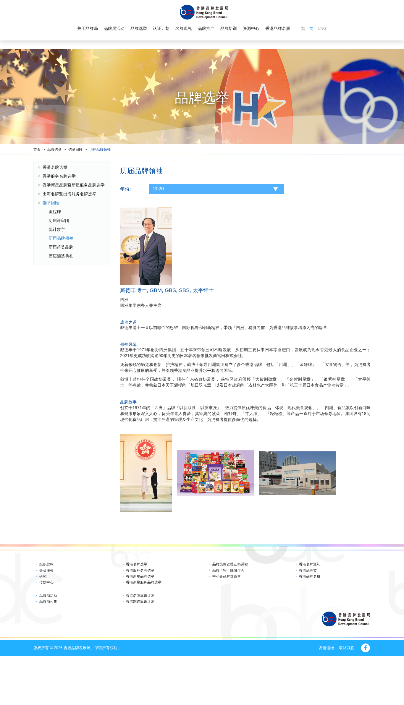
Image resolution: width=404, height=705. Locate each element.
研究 (42, 576)
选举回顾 (75, 150)
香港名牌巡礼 (309, 564)
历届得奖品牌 (61, 247)
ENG (322, 28)
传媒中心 (46, 582)
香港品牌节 (308, 570)
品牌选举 (138, 28)
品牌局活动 (114, 28)
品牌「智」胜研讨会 (228, 570)
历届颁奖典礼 (61, 256)
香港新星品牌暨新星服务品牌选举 (74, 185)
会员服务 (46, 570)
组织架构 (46, 564)
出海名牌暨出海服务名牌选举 (69, 194)
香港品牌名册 (277, 28)
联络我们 (347, 648)
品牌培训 (228, 28)
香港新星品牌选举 (140, 576)
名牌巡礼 (183, 28)
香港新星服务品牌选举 (143, 582)
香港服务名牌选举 (59, 176)
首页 (37, 150)
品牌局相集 (48, 601)
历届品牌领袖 (100, 150)
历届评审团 (59, 220)
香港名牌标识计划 (140, 596)
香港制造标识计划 (140, 601)
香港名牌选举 (55, 167)
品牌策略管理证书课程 (230, 564)
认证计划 (161, 28)
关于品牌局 (87, 28)
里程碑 (55, 211)
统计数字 (57, 229)
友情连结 (326, 648)
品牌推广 (206, 28)
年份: (125, 189)
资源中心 (251, 28)
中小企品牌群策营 (226, 576)
